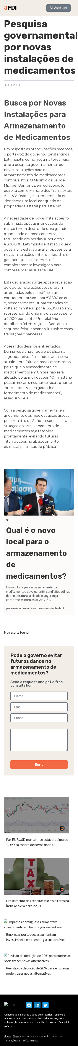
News (16, 1036)
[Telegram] (29, 1005)
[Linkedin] (37, 1005)
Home (7, 1036)
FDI (12, 8)
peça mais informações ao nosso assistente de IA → (37, 608)
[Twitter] (45, 1005)
